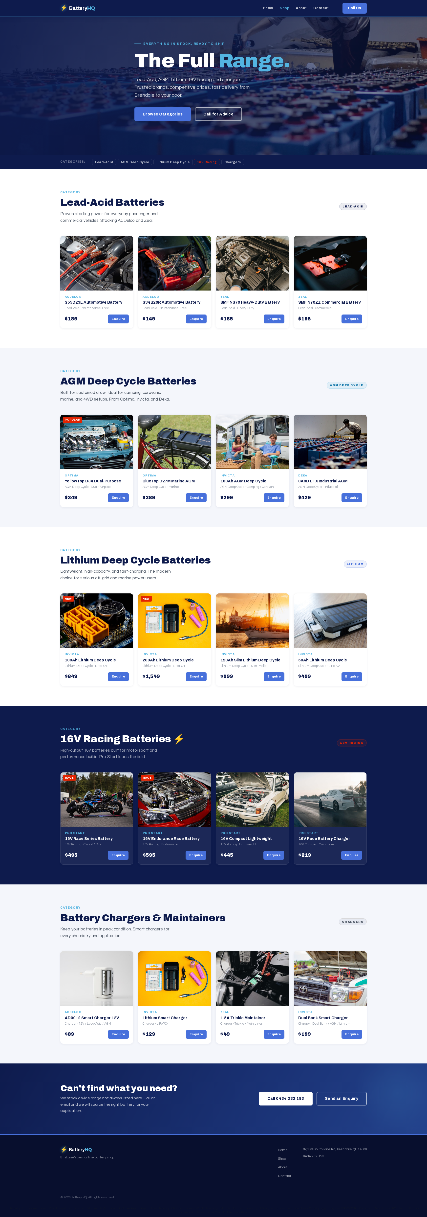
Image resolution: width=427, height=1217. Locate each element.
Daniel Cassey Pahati (164, 1208)
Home (268, 8)
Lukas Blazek (299, 1208)
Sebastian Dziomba (373, 1208)
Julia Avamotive (204, 1212)
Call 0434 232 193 (285, 1098)
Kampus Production (198, 1208)
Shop (284, 8)
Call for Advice (218, 114)
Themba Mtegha (226, 1212)
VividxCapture (396, 1208)
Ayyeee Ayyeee (140, 1208)
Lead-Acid (104, 162)
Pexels (245, 1212)
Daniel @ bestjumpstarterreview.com (63, 1208)
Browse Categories (163, 114)
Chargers (232, 162)
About (301, 8)
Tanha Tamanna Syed (247, 1208)
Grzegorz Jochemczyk (276, 1208)
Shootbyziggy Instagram (324, 1208)
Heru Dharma (30, 1208)
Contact (321, 8)
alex (182, 1208)
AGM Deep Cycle (135, 162)
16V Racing (207, 162)
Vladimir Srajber (97, 1208)
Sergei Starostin (222, 1208)
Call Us (354, 8)
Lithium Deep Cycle (173, 162)
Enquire (118, 319)
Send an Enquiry (341, 1098)
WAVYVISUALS (350, 1208)
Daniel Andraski (119, 1208)
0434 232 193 (313, 1156)
